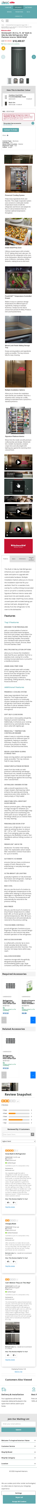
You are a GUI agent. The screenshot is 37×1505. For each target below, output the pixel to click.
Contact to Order (10, 130)
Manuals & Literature (31, 559)
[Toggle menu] (7, 20)
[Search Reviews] (32, 1134)
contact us (9, 44)
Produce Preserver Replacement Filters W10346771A (29, 1002)
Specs (13, 559)
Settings (18, 1493)
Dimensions (22, 559)
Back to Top (18, 1372)
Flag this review (10, 1207)
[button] (12, 1327)
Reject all (19, 1497)
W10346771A (25, 1006)
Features (5, 559)
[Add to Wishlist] (32, 123)
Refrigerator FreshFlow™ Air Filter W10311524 (9, 1002)
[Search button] (2, 20)
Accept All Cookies (19, 1501)
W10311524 (6, 1006)
